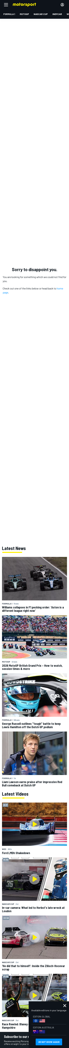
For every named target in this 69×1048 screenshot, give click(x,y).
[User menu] (62, 4)
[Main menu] (6, 4)
